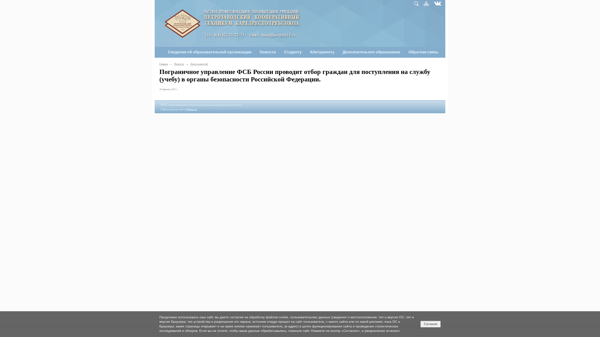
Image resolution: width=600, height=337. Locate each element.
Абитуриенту (322, 52)
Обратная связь (423, 52)
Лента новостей (199, 63)
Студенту (293, 52)
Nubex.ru (192, 109)
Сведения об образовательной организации (209, 52)
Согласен (430, 324)
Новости (268, 52)
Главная (163, 63)
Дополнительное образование (371, 52)
